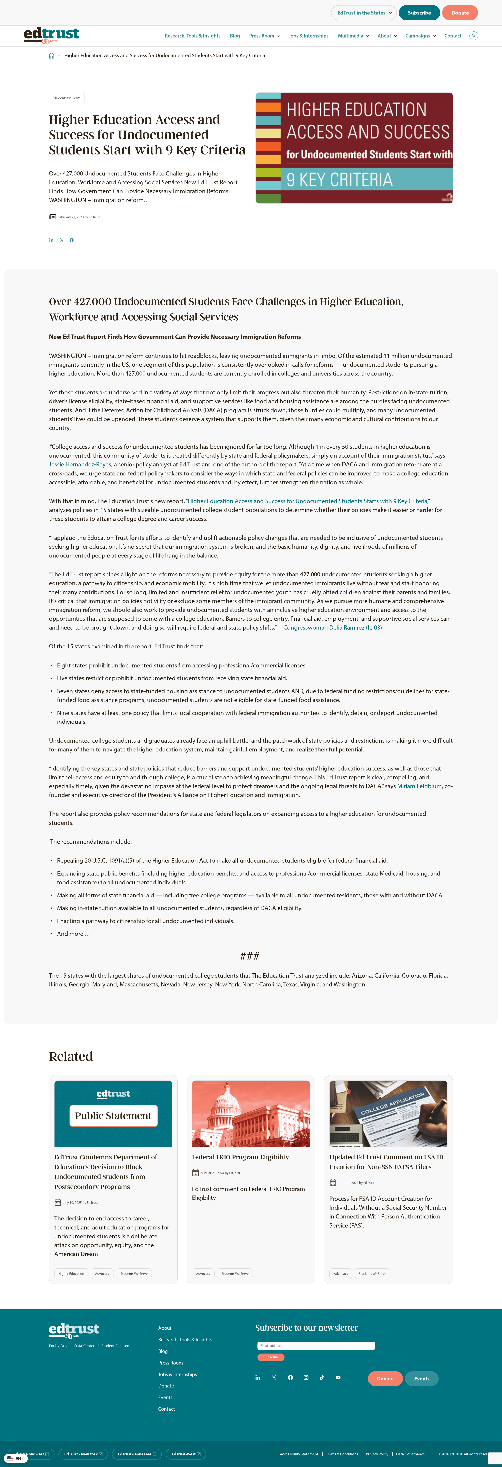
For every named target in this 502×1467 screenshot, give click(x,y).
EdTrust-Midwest (29, 1453)
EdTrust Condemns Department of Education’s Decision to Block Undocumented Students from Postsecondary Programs (106, 1172)
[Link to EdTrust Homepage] (51, 35)
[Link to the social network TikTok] (323, 1379)
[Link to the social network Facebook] (291, 1379)
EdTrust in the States (361, 12)
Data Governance (410, 1454)
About (384, 36)
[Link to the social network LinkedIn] (259, 1379)
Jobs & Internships (309, 36)
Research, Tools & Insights (193, 36)
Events (165, 1397)
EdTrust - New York (81, 1453)
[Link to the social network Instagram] (307, 1379)
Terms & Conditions (342, 1454)
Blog (235, 36)
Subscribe (419, 12)
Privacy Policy (377, 1454)
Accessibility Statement (299, 1454)
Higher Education (71, 1273)
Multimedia (350, 36)
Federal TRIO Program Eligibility (240, 1157)
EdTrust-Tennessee (134, 1453)
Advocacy (102, 1273)
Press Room (261, 36)
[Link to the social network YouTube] (339, 1379)
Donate (460, 12)
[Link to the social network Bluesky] (355, 1379)
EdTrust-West (184, 1453)
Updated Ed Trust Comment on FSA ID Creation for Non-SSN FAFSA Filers (386, 1162)
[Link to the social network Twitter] (275, 1379)
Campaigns (418, 36)
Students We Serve (67, 98)
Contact (453, 36)
